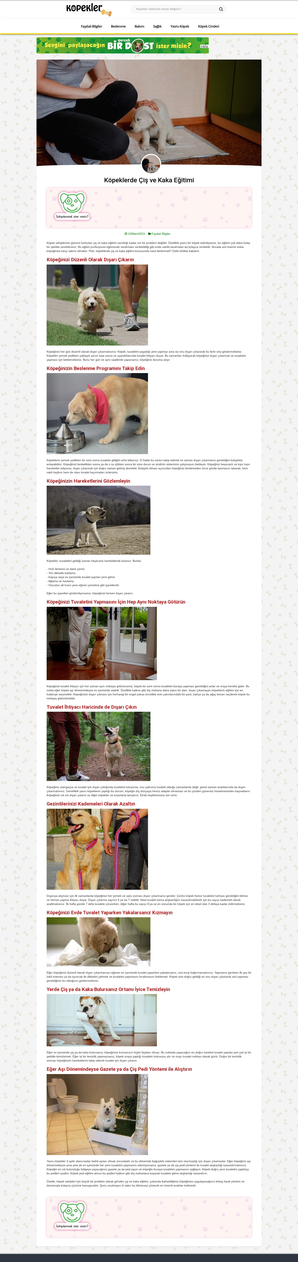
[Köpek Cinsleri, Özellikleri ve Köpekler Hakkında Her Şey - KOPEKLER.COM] (88, 9)
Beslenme (118, 26)
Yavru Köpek (179, 26)
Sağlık (157, 26)
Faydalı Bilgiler (91, 26)
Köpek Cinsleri (208, 26)
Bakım (139, 26)
